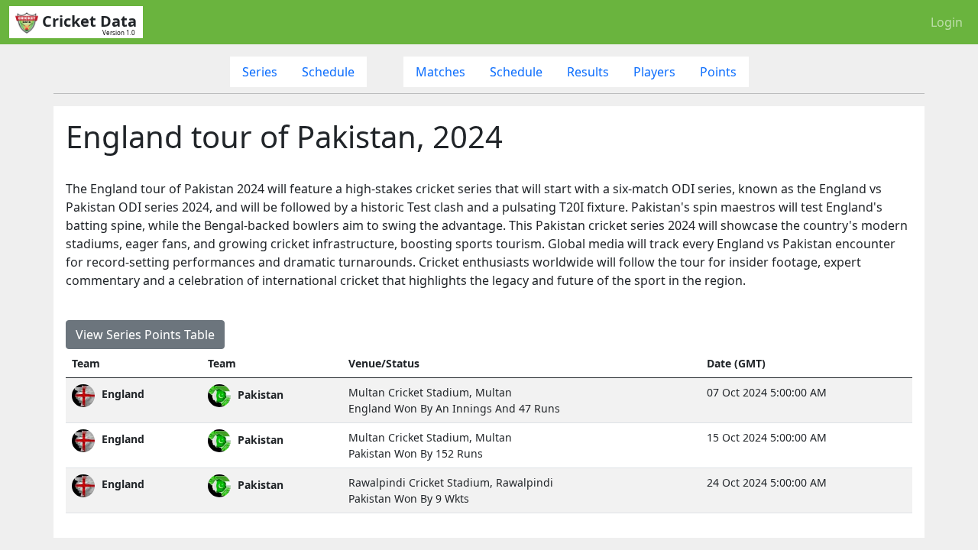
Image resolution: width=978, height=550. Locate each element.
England (121, 394)
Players (654, 71)
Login (947, 22)
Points (718, 71)
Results (588, 71)
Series (259, 71)
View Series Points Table (145, 334)
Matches (440, 71)
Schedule (328, 71)
